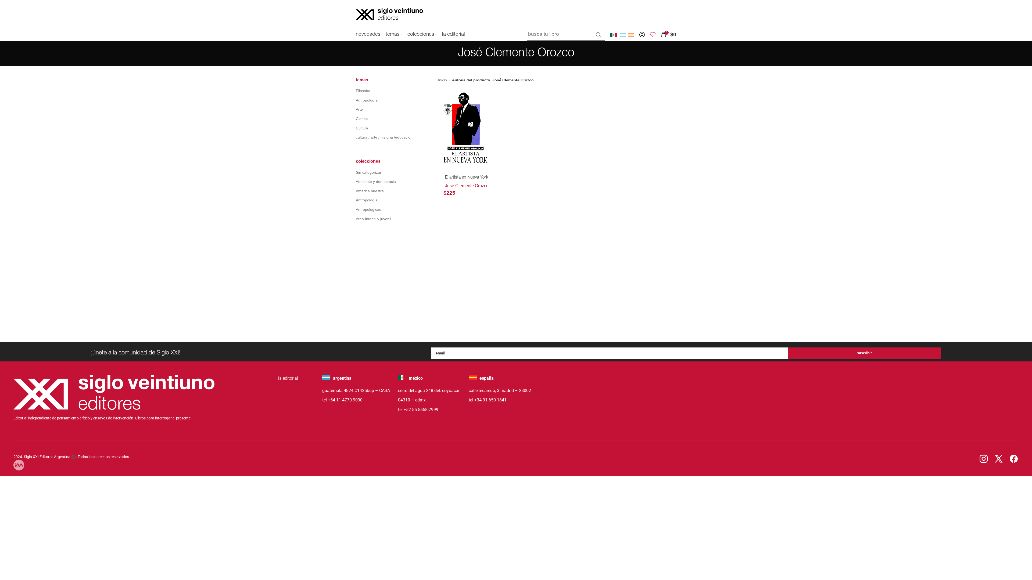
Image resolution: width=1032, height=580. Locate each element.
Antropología (367, 100)
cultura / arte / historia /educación (384, 137)
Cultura (362, 128)
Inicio (443, 80)
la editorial (288, 378)
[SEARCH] (598, 34)
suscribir (864, 353)
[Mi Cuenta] (642, 34)
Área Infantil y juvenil (373, 219)
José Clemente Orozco (467, 185)
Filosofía (363, 91)
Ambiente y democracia (376, 181)
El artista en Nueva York (466, 178)
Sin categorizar (368, 172)
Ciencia (362, 119)
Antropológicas (368, 209)
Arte (359, 109)
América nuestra (370, 191)
